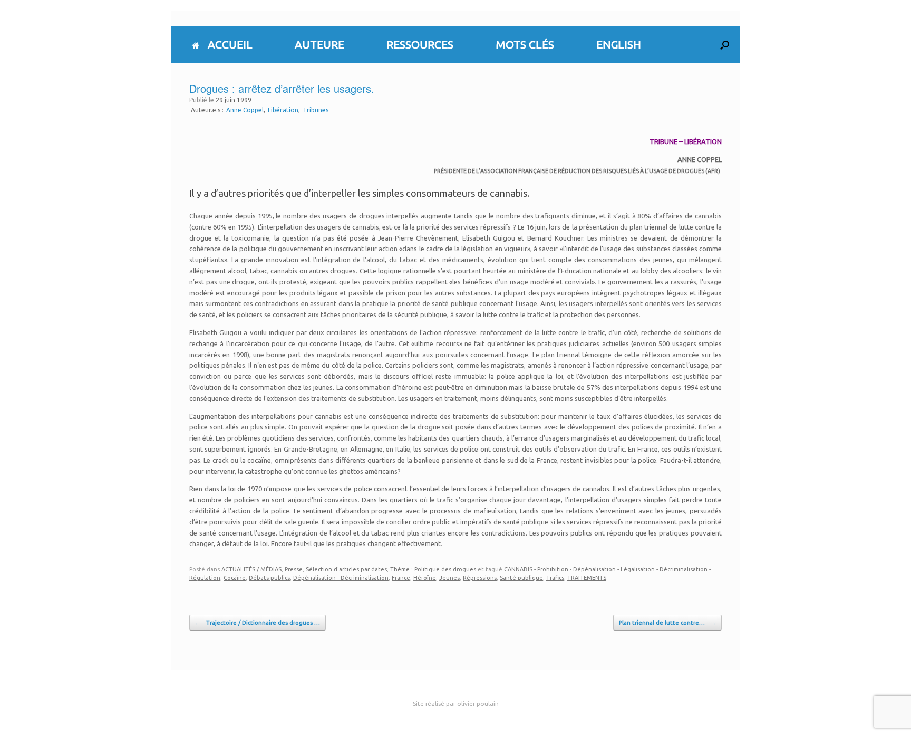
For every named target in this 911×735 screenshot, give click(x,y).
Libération (283, 110)
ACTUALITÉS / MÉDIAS (251, 569)
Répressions (480, 578)
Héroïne (424, 578)
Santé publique (521, 578)
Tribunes (315, 110)
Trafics (555, 578)
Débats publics (269, 578)
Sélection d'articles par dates (346, 569)
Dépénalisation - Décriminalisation (341, 578)
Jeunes (449, 578)
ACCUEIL (230, 44)
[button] (724, 44)
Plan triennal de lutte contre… (667, 622)
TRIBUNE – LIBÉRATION (686, 141)
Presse (294, 569)
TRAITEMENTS (586, 578)
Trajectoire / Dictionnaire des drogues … (257, 622)
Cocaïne (235, 578)
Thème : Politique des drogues (433, 569)
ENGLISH (618, 44)
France (401, 578)
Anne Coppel (245, 110)
